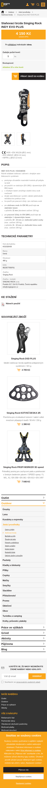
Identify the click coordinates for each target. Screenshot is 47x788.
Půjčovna (7, 643)
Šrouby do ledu (10, 539)
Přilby (5, 570)
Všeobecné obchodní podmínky (14, 724)
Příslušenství (9, 596)
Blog (4, 649)
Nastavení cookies (23, 783)
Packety (7, 560)
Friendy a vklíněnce (12, 543)
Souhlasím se (22, 682)
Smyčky (7, 585)
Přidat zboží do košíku (32, 76)
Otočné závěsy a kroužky (14, 556)
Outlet (5, 497)
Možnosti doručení (9, 730)
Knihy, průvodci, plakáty (15, 621)
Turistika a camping (12, 616)
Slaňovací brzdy (7, 15)
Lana (5, 514)
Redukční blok (10, 552)
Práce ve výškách (12, 627)
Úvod (2, 12)
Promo (6, 601)
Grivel (5, 633)
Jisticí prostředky (24, 12)
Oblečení (7, 606)
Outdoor (11, 12)
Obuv (5, 611)
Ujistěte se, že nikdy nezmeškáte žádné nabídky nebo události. (26, 667)
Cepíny (6, 575)
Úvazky (6, 509)
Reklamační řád (7, 718)
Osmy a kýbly (9, 530)
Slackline (7, 591)
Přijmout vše (23, 770)
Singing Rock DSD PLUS (23, 359)
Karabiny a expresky (13, 519)
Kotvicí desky (9, 549)
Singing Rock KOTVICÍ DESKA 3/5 (23, 413)
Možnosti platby (7, 727)
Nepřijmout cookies (23, 777)
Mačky (6, 580)
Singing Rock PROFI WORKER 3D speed (23, 467)
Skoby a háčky (10, 546)
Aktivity (6, 638)
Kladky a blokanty (11, 565)
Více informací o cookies (30, 750)
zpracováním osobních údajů (28, 682)
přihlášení (12, 44)
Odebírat (37, 676)
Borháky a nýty (10, 536)
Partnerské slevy (8, 721)
